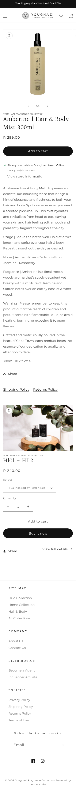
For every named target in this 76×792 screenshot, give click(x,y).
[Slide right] (47, 106)
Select (7, 479)
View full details (55, 549)
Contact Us (17, 648)
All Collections (19, 618)
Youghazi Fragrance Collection (35, 780)
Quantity (9, 498)
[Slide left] (28, 106)
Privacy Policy (19, 700)
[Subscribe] (62, 745)
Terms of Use (18, 720)
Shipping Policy (16, 389)
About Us (15, 641)
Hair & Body (17, 611)
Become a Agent (21, 670)
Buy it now (38, 533)
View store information (25, 176)
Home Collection (21, 605)
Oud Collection (20, 598)
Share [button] (12, 374)
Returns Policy (45, 389)
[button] (5, 15)
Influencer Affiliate (22, 677)
